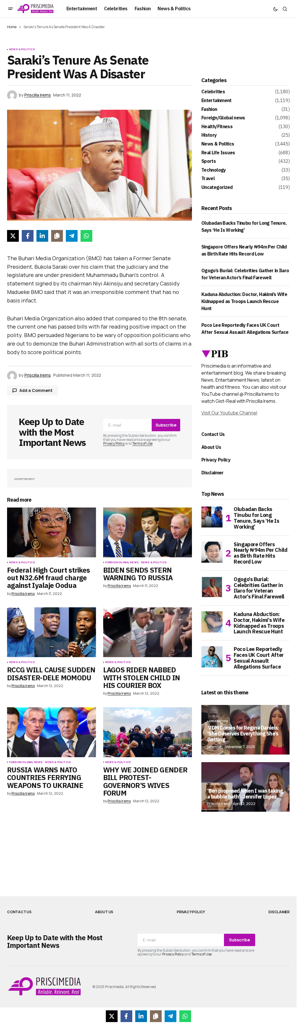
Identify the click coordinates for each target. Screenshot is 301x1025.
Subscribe (165, 425)
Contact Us (213, 434)
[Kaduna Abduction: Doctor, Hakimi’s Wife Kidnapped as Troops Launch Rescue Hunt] (212, 621)
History (209, 135)
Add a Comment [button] (36, 390)
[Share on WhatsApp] (86, 236)
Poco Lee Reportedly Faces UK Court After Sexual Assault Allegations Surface (259, 657)
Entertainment (216, 100)
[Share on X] (13, 236)
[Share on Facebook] (28, 236)
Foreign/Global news (122, 562)
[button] (10, 8)
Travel (208, 178)
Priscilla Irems (218, 803)
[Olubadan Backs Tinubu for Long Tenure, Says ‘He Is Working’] (212, 516)
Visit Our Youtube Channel (229, 413)
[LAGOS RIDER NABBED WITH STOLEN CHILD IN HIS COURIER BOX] (147, 632)
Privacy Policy (114, 443)
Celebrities (213, 91)
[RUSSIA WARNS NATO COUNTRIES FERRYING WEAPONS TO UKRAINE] (51, 732)
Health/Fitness (217, 126)
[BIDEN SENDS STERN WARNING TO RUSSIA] (147, 532)
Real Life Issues (218, 152)
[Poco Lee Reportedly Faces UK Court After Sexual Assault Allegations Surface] (212, 656)
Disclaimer (212, 473)
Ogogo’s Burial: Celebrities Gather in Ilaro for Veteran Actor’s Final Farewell (259, 588)
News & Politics (22, 49)
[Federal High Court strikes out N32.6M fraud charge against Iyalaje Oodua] (51, 532)
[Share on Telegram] (72, 236)
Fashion (209, 109)
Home (11, 26)
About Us (211, 447)
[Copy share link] (57, 236)
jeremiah (215, 746)
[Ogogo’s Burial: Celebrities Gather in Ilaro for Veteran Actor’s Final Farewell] (212, 587)
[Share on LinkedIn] (42, 236)
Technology (213, 170)
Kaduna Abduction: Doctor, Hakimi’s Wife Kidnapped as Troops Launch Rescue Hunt (244, 301)
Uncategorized (217, 187)
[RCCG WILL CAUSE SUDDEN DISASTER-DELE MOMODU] (51, 632)
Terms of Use (142, 443)
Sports (208, 161)
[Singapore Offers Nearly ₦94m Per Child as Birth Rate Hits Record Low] (212, 552)
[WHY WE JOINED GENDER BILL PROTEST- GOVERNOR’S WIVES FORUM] (147, 732)
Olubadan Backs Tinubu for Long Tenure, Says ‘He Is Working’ (256, 518)
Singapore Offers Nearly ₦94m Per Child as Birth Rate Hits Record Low (260, 553)
